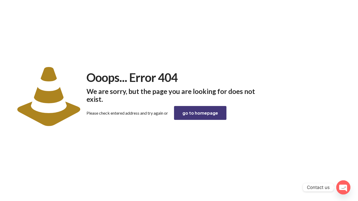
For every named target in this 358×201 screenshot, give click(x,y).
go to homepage (200, 113)
